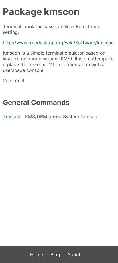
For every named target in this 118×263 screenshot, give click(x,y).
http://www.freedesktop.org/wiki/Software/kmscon (58, 42)
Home (36, 254)
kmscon (11, 116)
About (73, 254)
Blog (55, 254)
